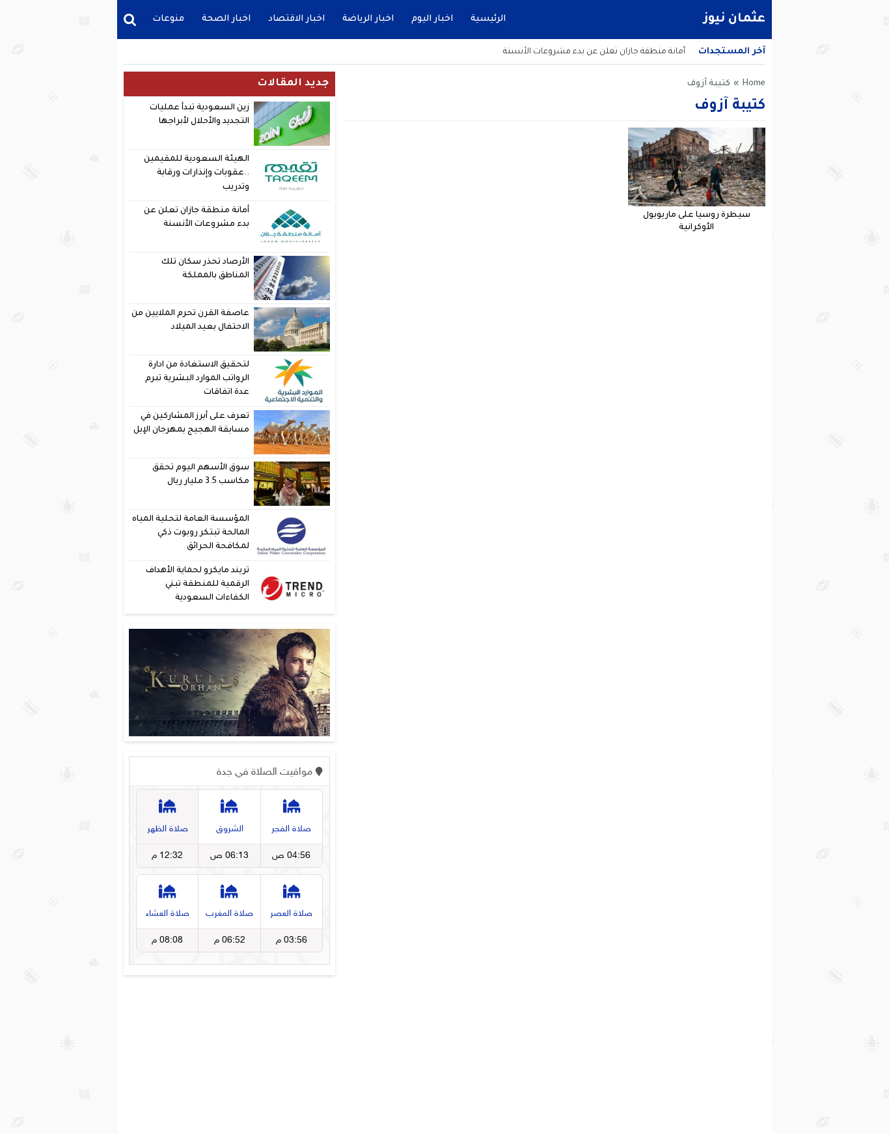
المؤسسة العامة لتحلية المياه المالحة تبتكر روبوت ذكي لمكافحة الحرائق (190, 533)
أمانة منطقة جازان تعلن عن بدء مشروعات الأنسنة (594, 52)
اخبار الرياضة (368, 19)
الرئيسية (488, 19)
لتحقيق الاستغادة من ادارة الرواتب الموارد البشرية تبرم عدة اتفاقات (197, 379)
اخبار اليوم (432, 19)
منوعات (168, 19)
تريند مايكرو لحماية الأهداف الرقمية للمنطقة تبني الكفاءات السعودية (197, 584)
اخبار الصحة (226, 19)
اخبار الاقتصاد (296, 19)
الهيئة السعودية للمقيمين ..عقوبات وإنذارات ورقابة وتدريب (196, 173)
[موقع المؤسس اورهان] (229, 683)
